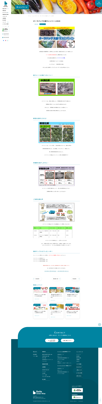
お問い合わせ (78, 375)
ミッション (44, 371)
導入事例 (4, 20)
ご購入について (68, 340)
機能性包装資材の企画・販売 (47, 354)
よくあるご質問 (5, 23)
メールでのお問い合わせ (52, 340)
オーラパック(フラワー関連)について (64, 365)
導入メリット (60, 356)
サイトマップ (81, 401)
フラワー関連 (35, 356)
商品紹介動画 (78, 357)
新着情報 (77, 356)
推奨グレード (60, 361)
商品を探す (5, 8)
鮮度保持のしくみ (61, 354)
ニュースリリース (35, 15)
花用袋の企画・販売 (45, 356)
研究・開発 (44, 357)
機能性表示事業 (5, 14)
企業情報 (4, 18)
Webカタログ (79, 366)
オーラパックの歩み (61, 359)
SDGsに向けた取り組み (46, 376)
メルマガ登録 (78, 364)
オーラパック (5, 12)
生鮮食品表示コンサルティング (47, 359)
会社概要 (43, 373)
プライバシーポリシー (73, 401)
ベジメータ (5, 16)
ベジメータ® (44, 361)
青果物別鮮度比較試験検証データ (63, 357)
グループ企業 (44, 374)
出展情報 (77, 359)
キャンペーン (78, 354)
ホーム (29, 15)
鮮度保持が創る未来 (45, 369)
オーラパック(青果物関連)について (64, 351)
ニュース (4, 22)
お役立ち (77, 361)
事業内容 (4, 10)
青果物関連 (35, 354)
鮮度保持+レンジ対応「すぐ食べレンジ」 (65, 362)
